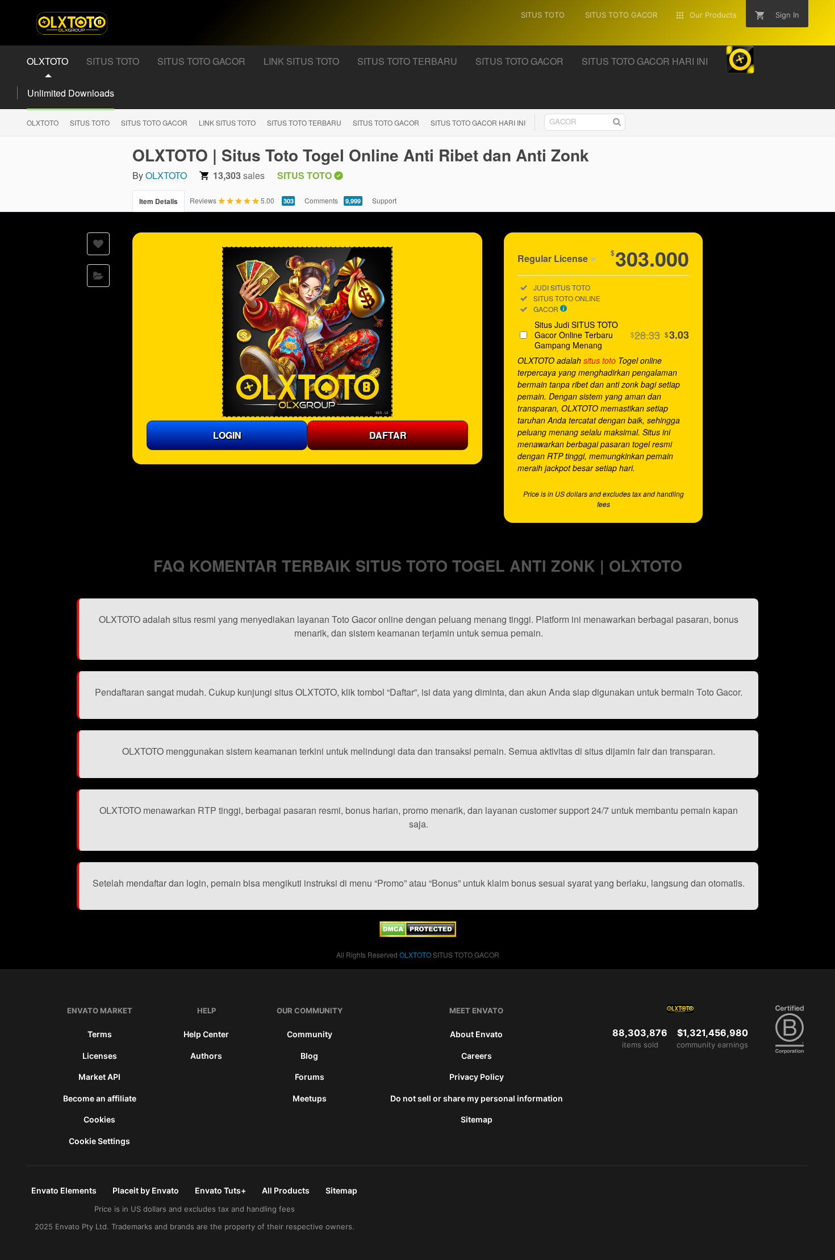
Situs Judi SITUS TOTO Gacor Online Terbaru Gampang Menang (612, 334)
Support (384, 200)
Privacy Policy (476, 1077)
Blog (309, 1056)
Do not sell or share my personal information (476, 1098)
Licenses (99, 1056)
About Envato (476, 1034)
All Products (286, 1190)
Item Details (158, 201)
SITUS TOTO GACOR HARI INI (478, 122)
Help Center (206, 1034)
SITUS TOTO (90, 122)
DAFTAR (388, 435)
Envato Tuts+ (220, 1190)
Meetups (310, 1098)
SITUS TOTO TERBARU (304, 122)
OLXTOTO (43, 122)
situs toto (599, 360)
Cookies (99, 1119)
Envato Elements (64, 1190)
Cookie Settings (99, 1141)
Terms (99, 1034)
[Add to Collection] (98, 275)
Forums (309, 1077)
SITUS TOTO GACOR (154, 122)
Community (309, 1034)
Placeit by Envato (145, 1190)
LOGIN (227, 435)
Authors (206, 1056)
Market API (99, 1077)
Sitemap (476, 1119)
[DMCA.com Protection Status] (417, 933)
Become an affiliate (99, 1098)
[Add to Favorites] (98, 243)
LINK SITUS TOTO (227, 122)
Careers (476, 1056)
